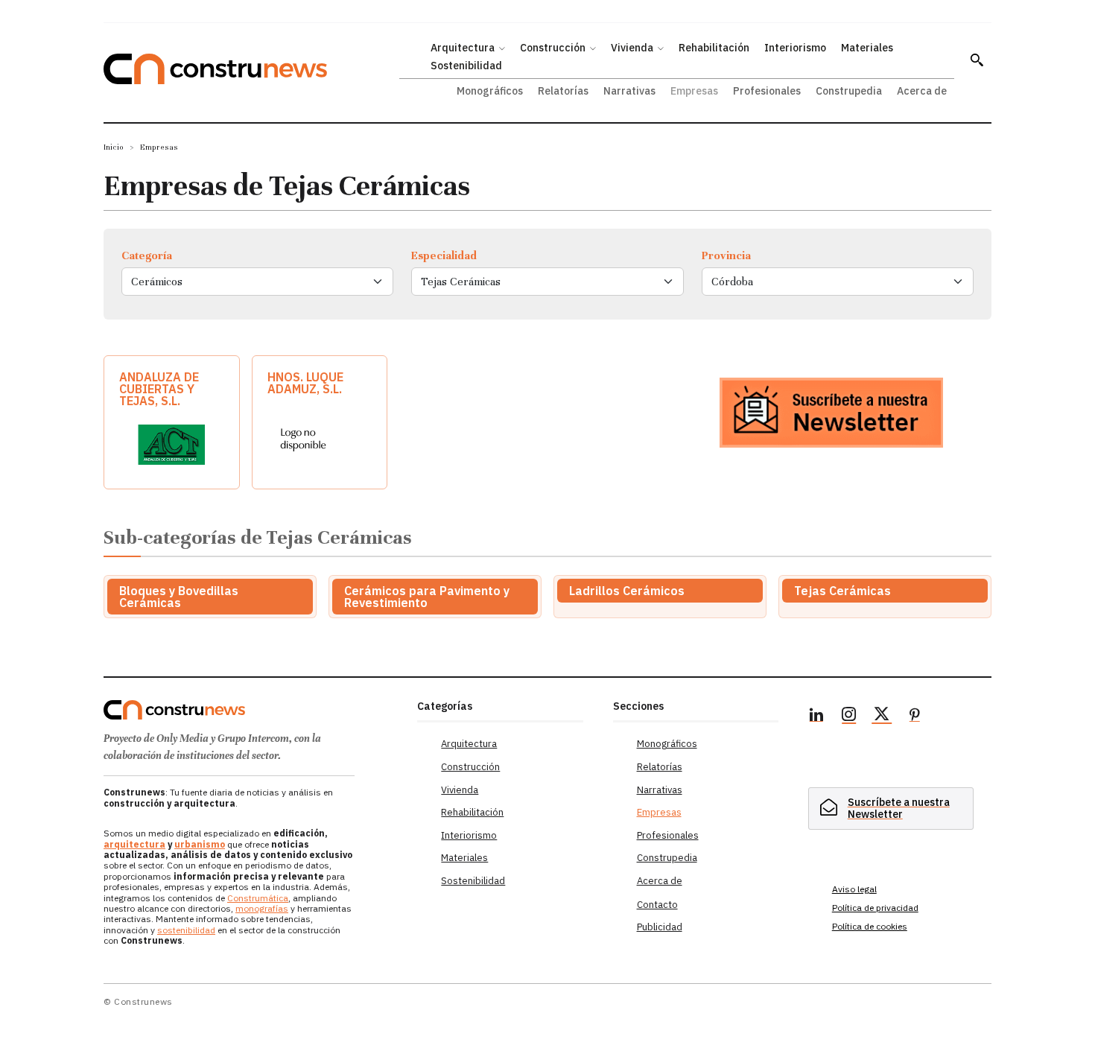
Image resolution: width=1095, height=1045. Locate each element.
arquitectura (134, 844)
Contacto (657, 904)
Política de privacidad (875, 907)
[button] (976, 59)
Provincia (726, 255)
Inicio (114, 147)
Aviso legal (854, 889)
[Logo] (251, 710)
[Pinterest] (914, 716)
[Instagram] (849, 716)
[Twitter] (882, 716)
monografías (261, 908)
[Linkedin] (816, 716)
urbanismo (199, 844)
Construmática (257, 897)
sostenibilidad (186, 930)
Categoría (146, 255)
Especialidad (444, 255)
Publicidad (659, 927)
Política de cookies (869, 926)
